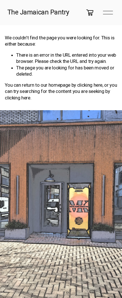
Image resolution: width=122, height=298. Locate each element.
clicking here (90, 85)
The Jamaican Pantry (38, 12)
